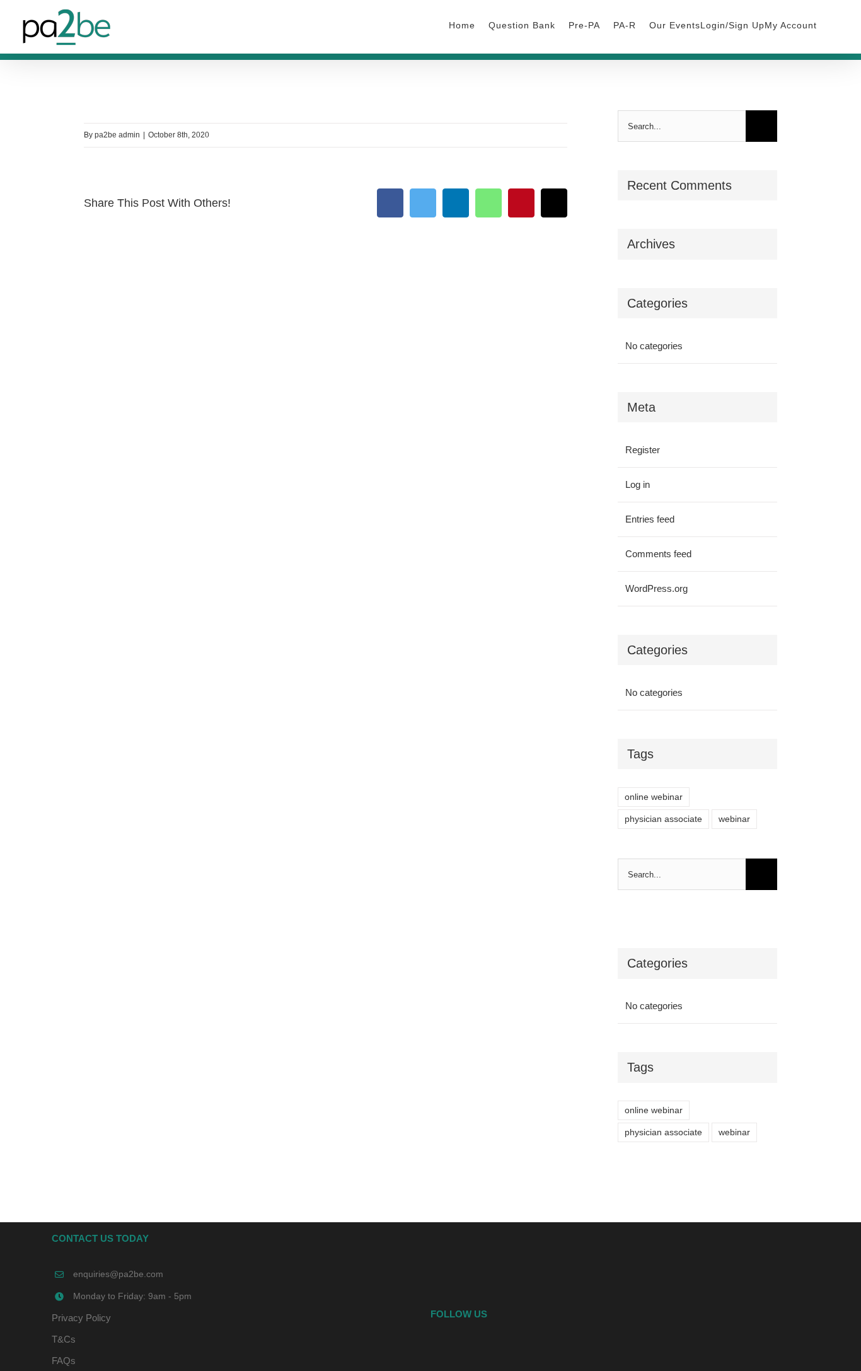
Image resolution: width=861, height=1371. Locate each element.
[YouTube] (619, 1350)
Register (642, 449)
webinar (734, 819)
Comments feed (658, 553)
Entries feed (649, 519)
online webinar (654, 797)
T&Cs (64, 1339)
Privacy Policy (81, 1317)
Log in (637, 484)
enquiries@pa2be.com (118, 1274)
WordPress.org (656, 588)
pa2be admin (117, 134)
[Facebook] (602, 1350)
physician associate (663, 819)
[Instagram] (636, 1350)
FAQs (64, 1360)
